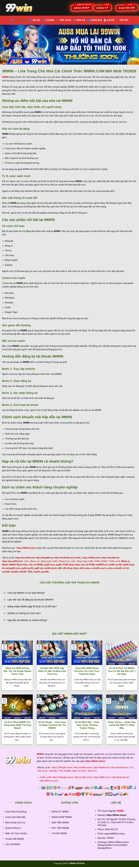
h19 (131, 767)
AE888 (67, 771)
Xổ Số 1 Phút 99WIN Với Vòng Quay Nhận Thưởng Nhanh (17, 725)
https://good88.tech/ (12, 561)
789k (29, 572)
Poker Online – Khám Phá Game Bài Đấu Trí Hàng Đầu (121, 725)
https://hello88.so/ (63, 558)
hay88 (36, 572)
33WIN (104, 561)
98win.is (125, 561)
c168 (72, 561)
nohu (26, 561)
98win (5, 564)
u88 (59, 568)
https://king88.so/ (44, 558)
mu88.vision (50, 568)
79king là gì (63, 561)
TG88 (111, 561)
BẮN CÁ (80, 20)
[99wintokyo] (20, 8)
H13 (94, 771)
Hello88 (53, 771)
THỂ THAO (65, 20)
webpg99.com (13, 568)
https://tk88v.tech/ (102, 767)
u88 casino (84, 568)
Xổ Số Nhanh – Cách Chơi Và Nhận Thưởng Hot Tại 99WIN (52, 725)
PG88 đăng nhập (71, 564)
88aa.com (35, 561)
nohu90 (118, 568)
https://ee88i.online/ (83, 767)
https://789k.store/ (91, 558)
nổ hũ (126, 568)
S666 (74, 771)
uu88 (48, 777)
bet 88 (118, 564)
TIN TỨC (124, 20)
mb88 (42, 777)
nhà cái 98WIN (36, 564)
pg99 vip (38, 568)
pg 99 (30, 568)
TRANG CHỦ (21, 20)
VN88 (97, 561)
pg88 (58, 564)
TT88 (60, 771)
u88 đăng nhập (70, 568)
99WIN (120, 811)
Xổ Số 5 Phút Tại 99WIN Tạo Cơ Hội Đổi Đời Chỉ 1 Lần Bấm (121, 671)
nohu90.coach (98, 568)
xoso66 (77, 558)
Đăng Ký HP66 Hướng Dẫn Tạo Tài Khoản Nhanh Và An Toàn (17, 671)
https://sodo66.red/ (24, 558)
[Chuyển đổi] (4, 593)
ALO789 (82, 771)
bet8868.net (101, 564)
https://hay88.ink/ (110, 558)
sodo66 (6, 572)
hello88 (22, 572)
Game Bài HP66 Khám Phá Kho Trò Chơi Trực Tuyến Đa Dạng (86, 671)
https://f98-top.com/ (49, 781)
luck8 (117, 561)
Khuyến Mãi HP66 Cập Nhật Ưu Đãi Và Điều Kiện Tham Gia (52, 671)
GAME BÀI (96, 20)
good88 (45, 572)
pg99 (23, 568)
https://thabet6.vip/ (119, 767)
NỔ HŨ (36, 20)
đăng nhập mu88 (49, 561)
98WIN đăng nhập (18, 564)
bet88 (111, 564)
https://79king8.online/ (62, 767)
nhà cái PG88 (87, 564)
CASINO (49, 20)
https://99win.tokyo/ (95, 761)
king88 (14, 572)
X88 (89, 771)
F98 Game (42, 771)
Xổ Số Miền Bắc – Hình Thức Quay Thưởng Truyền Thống (87, 725)
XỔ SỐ (110, 20)
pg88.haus (49, 564)
